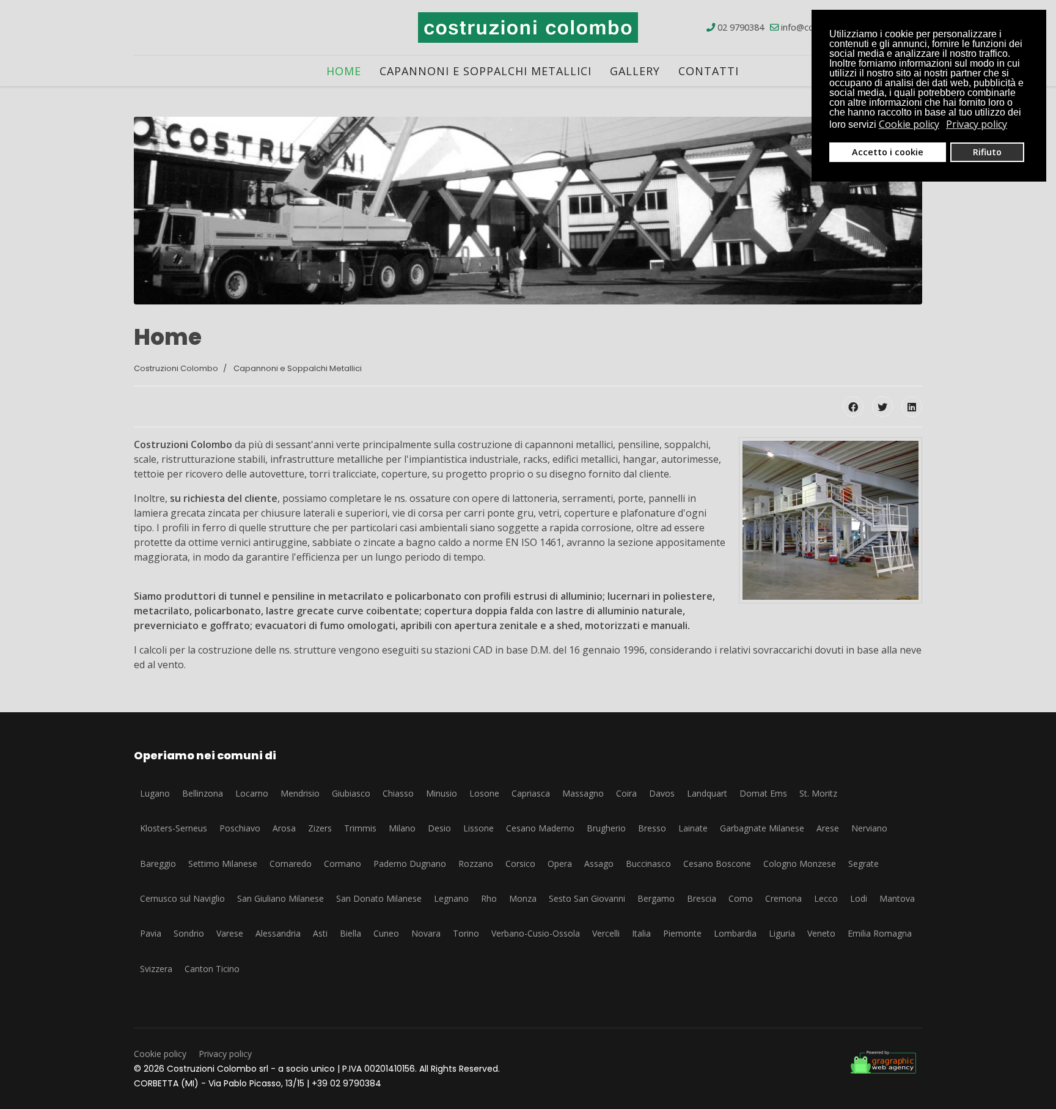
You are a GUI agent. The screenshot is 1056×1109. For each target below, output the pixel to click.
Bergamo (656, 898)
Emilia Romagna (880, 933)
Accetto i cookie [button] (887, 152)
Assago (599, 863)
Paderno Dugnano (409, 863)
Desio (439, 828)
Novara (426, 933)
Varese (229, 933)
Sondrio (189, 933)
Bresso (652, 828)
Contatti (708, 71)
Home (343, 71)
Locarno (251, 793)
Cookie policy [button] (909, 124)
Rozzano (475, 863)
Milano (402, 828)
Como (740, 898)
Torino (466, 933)
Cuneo (386, 933)
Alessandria (278, 933)
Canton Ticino (212, 969)
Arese (827, 828)
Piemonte (682, 933)
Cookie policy (160, 1053)
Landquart (707, 793)
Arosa (284, 828)
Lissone (478, 828)
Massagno (583, 793)
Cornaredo (291, 863)
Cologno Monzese (799, 863)
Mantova (897, 898)
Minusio (441, 793)
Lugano (155, 793)
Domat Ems (763, 793)
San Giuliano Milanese (280, 898)
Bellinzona (202, 793)
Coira (626, 793)
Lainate (693, 828)
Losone (484, 793)
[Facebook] (853, 406)
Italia (641, 933)
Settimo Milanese (222, 863)
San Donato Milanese (379, 898)
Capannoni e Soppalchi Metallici (486, 71)
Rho (489, 898)
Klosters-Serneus (173, 828)
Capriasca (531, 793)
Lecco (826, 898)
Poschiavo (239, 828)
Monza (523, 898)
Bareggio (158, 863)
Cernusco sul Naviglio (182, 898)
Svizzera (156, 969)
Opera (560, 863)
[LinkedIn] (911, 406)
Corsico (520, 863)
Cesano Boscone (717, 863)
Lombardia (735, 933)
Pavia (150, 933)
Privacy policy (225, 1053)
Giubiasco (351, 793)
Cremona (783, 898)
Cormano (342, 863)
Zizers (320, 828)
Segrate (863, 863)
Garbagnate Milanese (762, 828)
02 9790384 (740, 27)
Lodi (858, 898)
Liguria (782, 933)
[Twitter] (882, 406)
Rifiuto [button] (987, 152)
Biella (350, 933)
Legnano (451, 898)
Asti (320, 933)
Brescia (701, 898)
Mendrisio (300, 793)
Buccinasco (648, 863)
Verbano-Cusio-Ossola (535, 933)
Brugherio (606, 828)
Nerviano (869, 828)
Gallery (635, 71)
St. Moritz (818, 793)
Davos (662, 793)
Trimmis (360, 828)
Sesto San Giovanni (587, 898)
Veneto (821, 933)
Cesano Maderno (540, 828)
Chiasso (398, 793)
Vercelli (606, 933)
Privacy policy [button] (976, 124)
